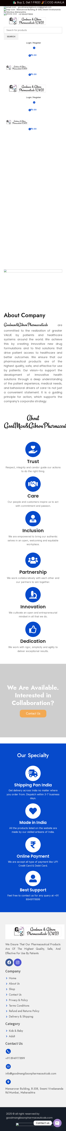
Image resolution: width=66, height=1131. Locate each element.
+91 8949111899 (25, 14)
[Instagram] (17, 962)
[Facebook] (9, 962)
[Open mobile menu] (33, 61)
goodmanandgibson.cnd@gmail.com (34, 7)
